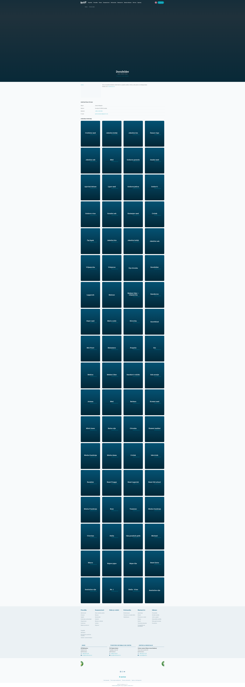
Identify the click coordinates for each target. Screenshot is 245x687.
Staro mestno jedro (100, 613)
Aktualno (83, 632)
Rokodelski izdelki (156, 619)
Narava (97, 615)
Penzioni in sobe (142, 617)
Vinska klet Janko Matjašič (122, 76)
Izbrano (154, 610)
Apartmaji (140, 613)
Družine (83, 615)
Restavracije (127, 613)
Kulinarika (127, 610)
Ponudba (84, 610)
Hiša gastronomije (156, 621)
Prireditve (154, 623)
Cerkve (97, 623)
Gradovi (97, 619)
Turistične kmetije (142, 623)
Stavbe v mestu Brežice (86, 637)
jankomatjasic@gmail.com (101, 113)
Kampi (139, 619)
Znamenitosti (99, 610)
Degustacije (83, 621)
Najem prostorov (85, 625)
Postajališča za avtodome (141, 626)
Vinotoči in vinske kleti (129, 615)
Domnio (129, 685)
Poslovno (83, 623)
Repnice (97, 625)
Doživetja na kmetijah (86, 619)
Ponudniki (154, 613)
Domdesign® (117, 685)
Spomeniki (97, 617)
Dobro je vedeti (114, 610)
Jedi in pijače (155, 617)
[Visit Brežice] (83, 2)
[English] (156, 3)
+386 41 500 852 (99, 111)
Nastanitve (141, 610)
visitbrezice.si (111, 86)
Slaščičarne (126, 617)
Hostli (139, 621)
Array (82, 84)
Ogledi (82, 617)
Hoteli (139, 615)
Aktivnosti (83, 613)
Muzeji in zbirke (99, 621)
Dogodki (83, 630)
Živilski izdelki (155, 615)
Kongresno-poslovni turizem (86, 635)
